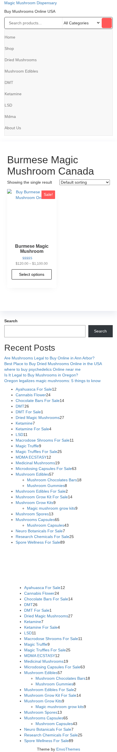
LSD (8, 105)
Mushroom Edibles (21, 71)
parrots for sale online (67, 565)
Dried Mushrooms (21, 60)
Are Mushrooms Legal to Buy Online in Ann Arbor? (49, 358)
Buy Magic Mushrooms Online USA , (39, 553)
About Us (13, 128)
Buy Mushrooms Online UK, (53, 559)
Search (11, 321)
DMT (9, 82)
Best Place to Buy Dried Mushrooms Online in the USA (53, 363)
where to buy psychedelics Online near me (42, 369)
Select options (31, 274)
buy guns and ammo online (72, 576)
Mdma (10, 116)
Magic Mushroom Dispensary (30, 3)
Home (10, 37)
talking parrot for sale (75, 570)
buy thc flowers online (26, 565)
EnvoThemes (68, 749)
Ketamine (13, 94)
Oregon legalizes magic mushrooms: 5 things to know (52, 380)
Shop (9, 48)
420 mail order (91, 559)
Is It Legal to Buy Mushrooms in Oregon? (41, 375)
